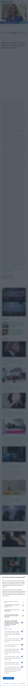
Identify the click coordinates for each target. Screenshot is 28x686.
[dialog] (14, 630)
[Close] (25, 577)
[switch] (22, 605)
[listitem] (14, 602)
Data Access (14, 683)
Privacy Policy (22, 683)
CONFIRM (8, 678)
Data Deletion (6, 683)
